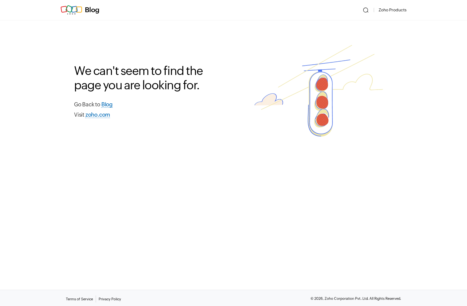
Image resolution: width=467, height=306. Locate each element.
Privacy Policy (110, 299)
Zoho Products (392, 10)
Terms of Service (79, 299)
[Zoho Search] (365, 10)
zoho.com (97, 114)
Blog (92, 10)
